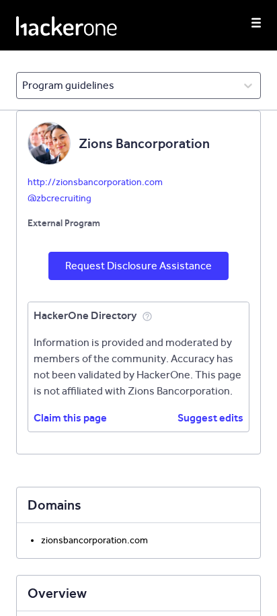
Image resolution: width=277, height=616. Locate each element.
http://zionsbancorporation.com (95, 182)
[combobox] (23, 85)
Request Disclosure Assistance (138, 265)
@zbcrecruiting (59, 198)
